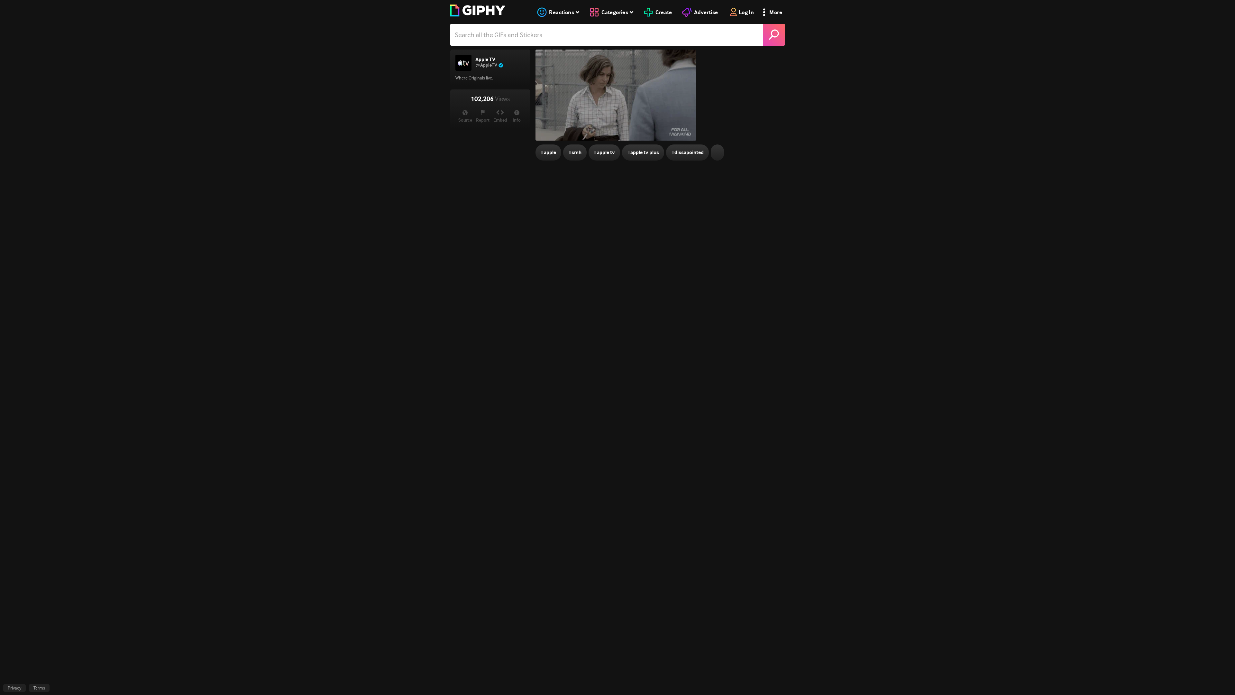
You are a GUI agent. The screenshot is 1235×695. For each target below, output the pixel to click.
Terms (39, 687)
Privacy (14, 687)
